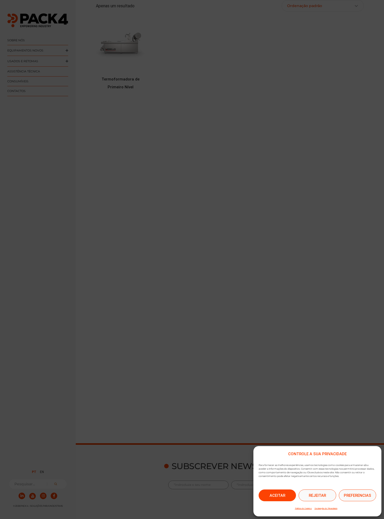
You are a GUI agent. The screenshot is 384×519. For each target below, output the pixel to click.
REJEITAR (317, 495)
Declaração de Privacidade (326, 508)
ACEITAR (277, 495)
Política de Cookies (303, 508)
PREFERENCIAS (357, 495)
